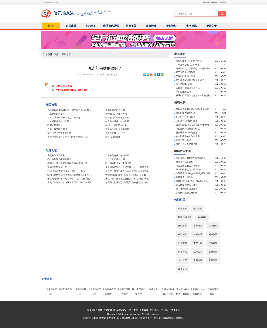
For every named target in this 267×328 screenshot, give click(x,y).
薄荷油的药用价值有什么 (117, 117)
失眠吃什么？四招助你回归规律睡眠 (193, 68)
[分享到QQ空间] (148, 74)
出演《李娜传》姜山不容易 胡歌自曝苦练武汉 (69, 182)
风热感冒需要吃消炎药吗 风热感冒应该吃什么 (69, 110)
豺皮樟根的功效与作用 (58, 121)
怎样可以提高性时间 (185, 76)
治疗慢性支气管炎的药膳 (59, 133)
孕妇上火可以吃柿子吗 (116, 125)
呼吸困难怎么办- (184, 91)
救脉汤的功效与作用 (115, 159)
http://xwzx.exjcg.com (130, 314)
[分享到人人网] (158, 74)
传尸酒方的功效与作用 (116, 113)
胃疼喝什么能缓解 (184, 162)
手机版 (214, 2)
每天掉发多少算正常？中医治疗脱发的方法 (68, 137)
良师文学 (153, 289)
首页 (57, 54)
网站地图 (206, 2)
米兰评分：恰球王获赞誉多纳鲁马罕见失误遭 (127, 178)
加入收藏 (222, 2)
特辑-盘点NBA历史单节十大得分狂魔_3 (66, 171)
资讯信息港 (64, 13)
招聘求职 (91, 25)
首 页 (51, 25)
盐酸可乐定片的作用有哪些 (189, 61)
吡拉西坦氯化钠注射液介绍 (118, 163)
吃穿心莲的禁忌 (55, 125)
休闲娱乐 (197, 234)
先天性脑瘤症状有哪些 (186, 185)
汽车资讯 (182, 251)
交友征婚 (197, 243)
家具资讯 (213, 260)
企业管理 (182, 260)
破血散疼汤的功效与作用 (117, 121)
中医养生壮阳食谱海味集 (117, 129)
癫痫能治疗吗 (65, 289)
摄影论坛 (171, 25)
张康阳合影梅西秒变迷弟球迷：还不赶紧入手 (127, 167)
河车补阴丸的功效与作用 (117, 155)
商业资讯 (213, 234)
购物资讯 (213, 251)
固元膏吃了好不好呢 (185, 72)
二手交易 (182, 243)
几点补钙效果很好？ (57, 113)
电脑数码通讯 (111, 25)
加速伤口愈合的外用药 (186, 192)
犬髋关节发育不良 (56, 155)
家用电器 (197, 260)
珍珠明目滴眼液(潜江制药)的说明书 (193, 173)
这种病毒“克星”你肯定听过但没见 (192, 181)
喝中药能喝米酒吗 (184, 84)
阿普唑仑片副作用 (184, 177)
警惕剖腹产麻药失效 (115, 110)
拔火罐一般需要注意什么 (188, 88)
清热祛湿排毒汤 (113, 137)
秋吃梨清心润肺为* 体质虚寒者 (190, 158)
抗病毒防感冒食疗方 (57, 167)
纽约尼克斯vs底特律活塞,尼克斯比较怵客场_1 (69, 174)
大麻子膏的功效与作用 (58, 129)
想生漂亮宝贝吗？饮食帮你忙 (190, 80)
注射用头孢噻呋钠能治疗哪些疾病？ (72, 90)
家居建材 (71, 25)
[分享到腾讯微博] (155, 74)
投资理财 (213, 243)
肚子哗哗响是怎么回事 (186, 189)
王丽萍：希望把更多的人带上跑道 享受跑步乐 (127, 171)
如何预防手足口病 (64, 86)
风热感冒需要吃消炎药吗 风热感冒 (192, 109)
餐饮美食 (211, 25)
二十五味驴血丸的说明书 (188, 64)
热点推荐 (131, 25)
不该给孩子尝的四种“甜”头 (188, 169)
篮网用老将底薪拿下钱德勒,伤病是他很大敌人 (127, 182)
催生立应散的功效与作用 (188, 165)
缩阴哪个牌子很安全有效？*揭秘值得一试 (67, 163)
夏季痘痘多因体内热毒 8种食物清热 (193, 95)
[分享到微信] (162, 74)
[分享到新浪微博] (151, 74)
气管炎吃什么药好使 (115, 133)
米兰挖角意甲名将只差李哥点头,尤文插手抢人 (69, 178)
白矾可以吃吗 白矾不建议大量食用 (64, 117)
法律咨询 (197, 251)
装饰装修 (151, 25)
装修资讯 (182, 269)
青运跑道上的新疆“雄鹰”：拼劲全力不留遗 (125, 174)
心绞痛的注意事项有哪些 (59, 159)
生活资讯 (191, 25)
